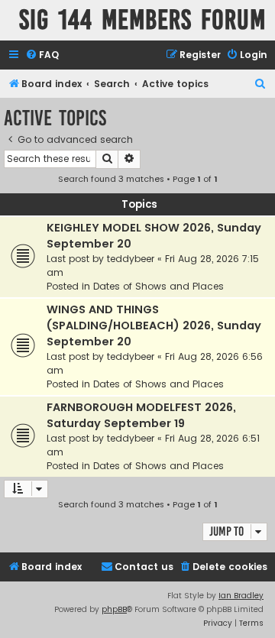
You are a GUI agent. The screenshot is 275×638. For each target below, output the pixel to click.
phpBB (114, 609)
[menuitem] (42, 55)
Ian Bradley (241, 595)
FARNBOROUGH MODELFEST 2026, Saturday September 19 (141, 415)
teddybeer (130, 258)
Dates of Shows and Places (158, 286)
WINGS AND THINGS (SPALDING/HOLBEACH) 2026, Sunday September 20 (154, 325)
